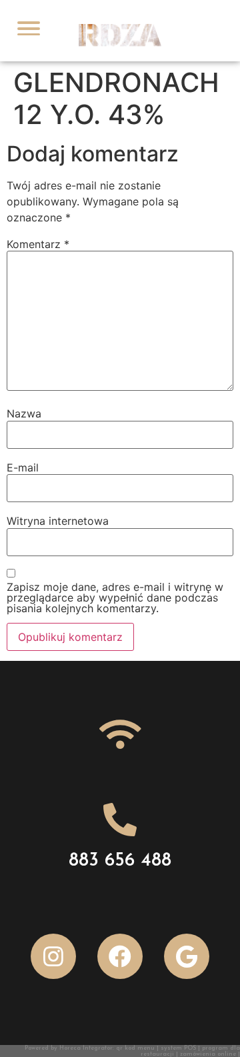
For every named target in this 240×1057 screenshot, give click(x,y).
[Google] (186, 956)
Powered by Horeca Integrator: (70, 1048)
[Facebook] (120, 956)
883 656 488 (120, 861)
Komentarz (38, 244)
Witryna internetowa (58, 520)
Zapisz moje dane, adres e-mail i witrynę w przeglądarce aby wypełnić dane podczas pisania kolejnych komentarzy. (115, 598)
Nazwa (24, 413)
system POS (178, 1048)
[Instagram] (53, 956)
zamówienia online (208, 1054)
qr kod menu (135, 1048)
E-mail (23, 467)
